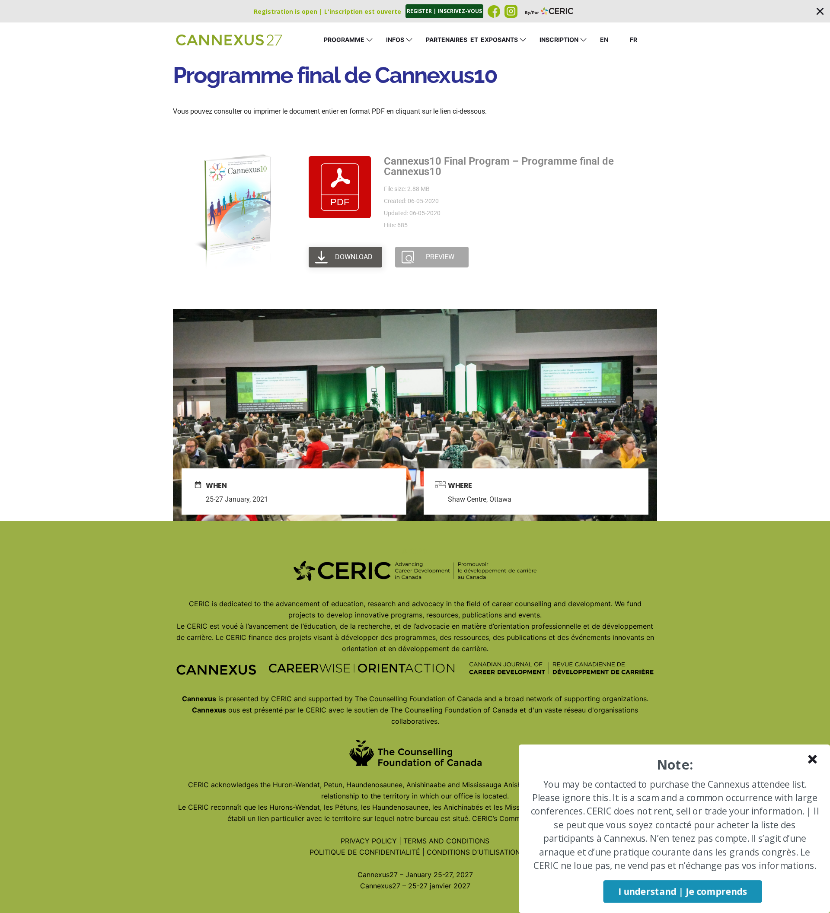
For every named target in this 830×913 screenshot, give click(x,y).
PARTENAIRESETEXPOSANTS (472, 39)
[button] (415, 11)
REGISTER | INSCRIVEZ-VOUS (444, 11)
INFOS (395, 39)
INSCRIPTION (559, 39)
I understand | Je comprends (683, 891)
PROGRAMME (344, 39)
